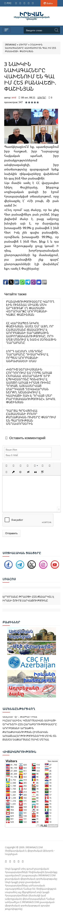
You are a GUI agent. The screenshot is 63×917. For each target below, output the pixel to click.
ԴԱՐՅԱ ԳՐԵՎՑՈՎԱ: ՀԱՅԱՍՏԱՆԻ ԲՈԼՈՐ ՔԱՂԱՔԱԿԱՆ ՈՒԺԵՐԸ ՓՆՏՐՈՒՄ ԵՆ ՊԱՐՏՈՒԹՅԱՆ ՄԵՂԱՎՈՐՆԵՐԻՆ (31, 417)
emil (14, 97)
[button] (6, 466)
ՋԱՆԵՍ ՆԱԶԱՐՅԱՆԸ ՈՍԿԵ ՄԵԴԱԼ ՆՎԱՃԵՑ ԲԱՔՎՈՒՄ (26, 738)
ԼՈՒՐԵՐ (41, 97)
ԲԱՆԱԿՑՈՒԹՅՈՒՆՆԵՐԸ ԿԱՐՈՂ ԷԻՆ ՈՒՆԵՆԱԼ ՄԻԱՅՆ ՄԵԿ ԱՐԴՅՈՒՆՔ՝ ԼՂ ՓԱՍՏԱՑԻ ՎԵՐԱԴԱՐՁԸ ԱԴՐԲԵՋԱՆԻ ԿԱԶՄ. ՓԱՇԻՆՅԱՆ (30, 308)
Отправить (11, 533)
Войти (50, 3)
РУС (9, 3)
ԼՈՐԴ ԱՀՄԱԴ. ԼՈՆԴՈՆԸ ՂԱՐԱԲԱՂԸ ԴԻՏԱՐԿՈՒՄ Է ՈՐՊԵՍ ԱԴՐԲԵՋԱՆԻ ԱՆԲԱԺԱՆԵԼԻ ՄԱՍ (27, 356)
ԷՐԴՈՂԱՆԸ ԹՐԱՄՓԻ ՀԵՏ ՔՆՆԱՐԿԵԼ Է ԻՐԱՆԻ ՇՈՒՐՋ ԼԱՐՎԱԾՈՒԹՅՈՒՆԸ (28, 595)
